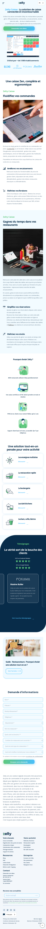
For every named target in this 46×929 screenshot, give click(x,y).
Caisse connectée (8, 840)
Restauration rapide (29, 843)
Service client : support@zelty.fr (7, 880)
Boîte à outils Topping (9, 867)
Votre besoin (8, 838)
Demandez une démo (19, 28)
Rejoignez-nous (28, 865)
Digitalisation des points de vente (12, 843)
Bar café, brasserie (29, 849)
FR (39, 3)
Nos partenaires (28, 860)
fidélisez (11, 325)
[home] (21, 3)
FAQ (4, 860)
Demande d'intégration (9, 865)
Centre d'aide (6, 862)
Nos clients (27, 862)
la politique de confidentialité (34, 756)
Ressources (8, 855)
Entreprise (28, 855)
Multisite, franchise (29, 840)
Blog (4, 858)
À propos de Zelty (28, 858)
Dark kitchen (27, 847)
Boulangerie (27, 845)
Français (9, 914)
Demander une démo (9, 873)
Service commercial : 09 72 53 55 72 (8, 876)
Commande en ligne (8, 845)
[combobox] (41, 3)
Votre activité (30, 838)
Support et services (8, 851)
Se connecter (6, 883)
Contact (6, 870)
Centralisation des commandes (11, 847)
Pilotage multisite (8, 849)
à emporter (10, 149)
